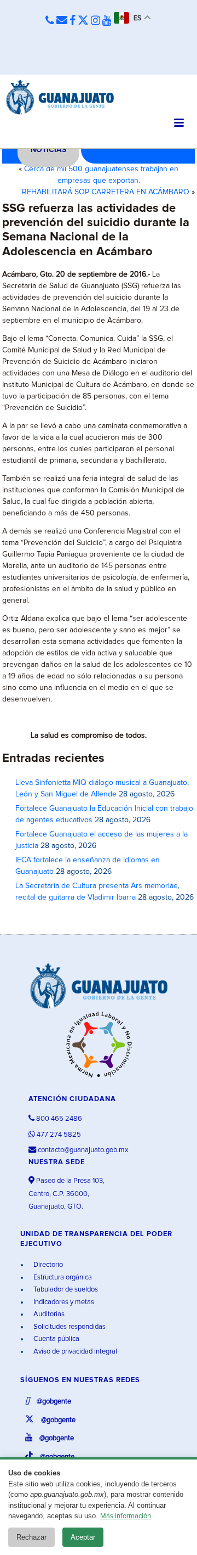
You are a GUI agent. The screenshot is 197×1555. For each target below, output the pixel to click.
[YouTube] (107, 20)
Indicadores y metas (63, 1302)
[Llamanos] (49, 21)
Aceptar (83, 1537)
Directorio (47, 1264)
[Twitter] (83, 20)
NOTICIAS (48, 150)
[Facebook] (72, 20)
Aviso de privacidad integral (74, 1351)
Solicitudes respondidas (69, 1327)
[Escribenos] (61, 21)
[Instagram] (95, 20)
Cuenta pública (55, 1339)
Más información (125, 1516)
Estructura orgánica (62, 1277)
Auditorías (48, 1314)
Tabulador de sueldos (65, 1289)
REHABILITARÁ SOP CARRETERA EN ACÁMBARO (105, 192)
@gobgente (53, 1401)
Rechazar (31, 1537)
